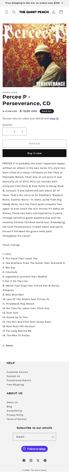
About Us (12, 402)
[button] (6, 12)
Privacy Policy (15, 415)
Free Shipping (15, 384)
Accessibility (14, 410)
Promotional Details (19, 380)
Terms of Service (16, 419)
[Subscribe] (52, 437)
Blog (9, 406)
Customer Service (17, 372)
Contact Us (13, 376)
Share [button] (9, 345)
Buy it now (34, 153)
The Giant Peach (39, 470)
